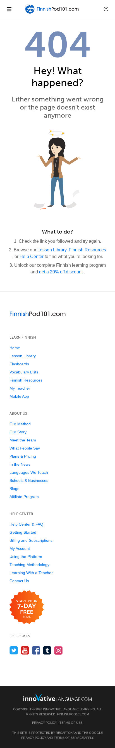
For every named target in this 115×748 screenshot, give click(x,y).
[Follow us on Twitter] (13, 650)
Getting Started (22, 532)
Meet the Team (22, 440)
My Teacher (19, 388)
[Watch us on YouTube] (25, 650)
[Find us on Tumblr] (47, 650)
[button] (106, 9)
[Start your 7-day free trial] (26, 607)
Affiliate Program (24, 496)
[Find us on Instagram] (58, 650)
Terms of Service (69, 737)
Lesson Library (51, 249)
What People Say (24, 448)
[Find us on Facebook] (36, 650)
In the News (19, 464)
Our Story (18, 432)
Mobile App (19, 396)
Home (14, 348)
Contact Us (19, 581)
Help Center (32, 256)
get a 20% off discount (61, 271)
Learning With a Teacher (31, 572)
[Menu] (9, 9)
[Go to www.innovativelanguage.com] (57, 697)
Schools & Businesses (28, 480)
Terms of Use (70, 722)
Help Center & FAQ (26, 524)
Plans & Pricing (22, 456)
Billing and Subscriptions (30, 540)
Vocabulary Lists (23, 372)
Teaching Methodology (29, 564)
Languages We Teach (28, 472)
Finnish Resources (87, 249)
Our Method (20, 424)
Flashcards (19, 364)
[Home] (52, 13)
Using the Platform (25, 556)
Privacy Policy (44, 722)
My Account (19, 548)
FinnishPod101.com (73, 714)
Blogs (14, 488)
